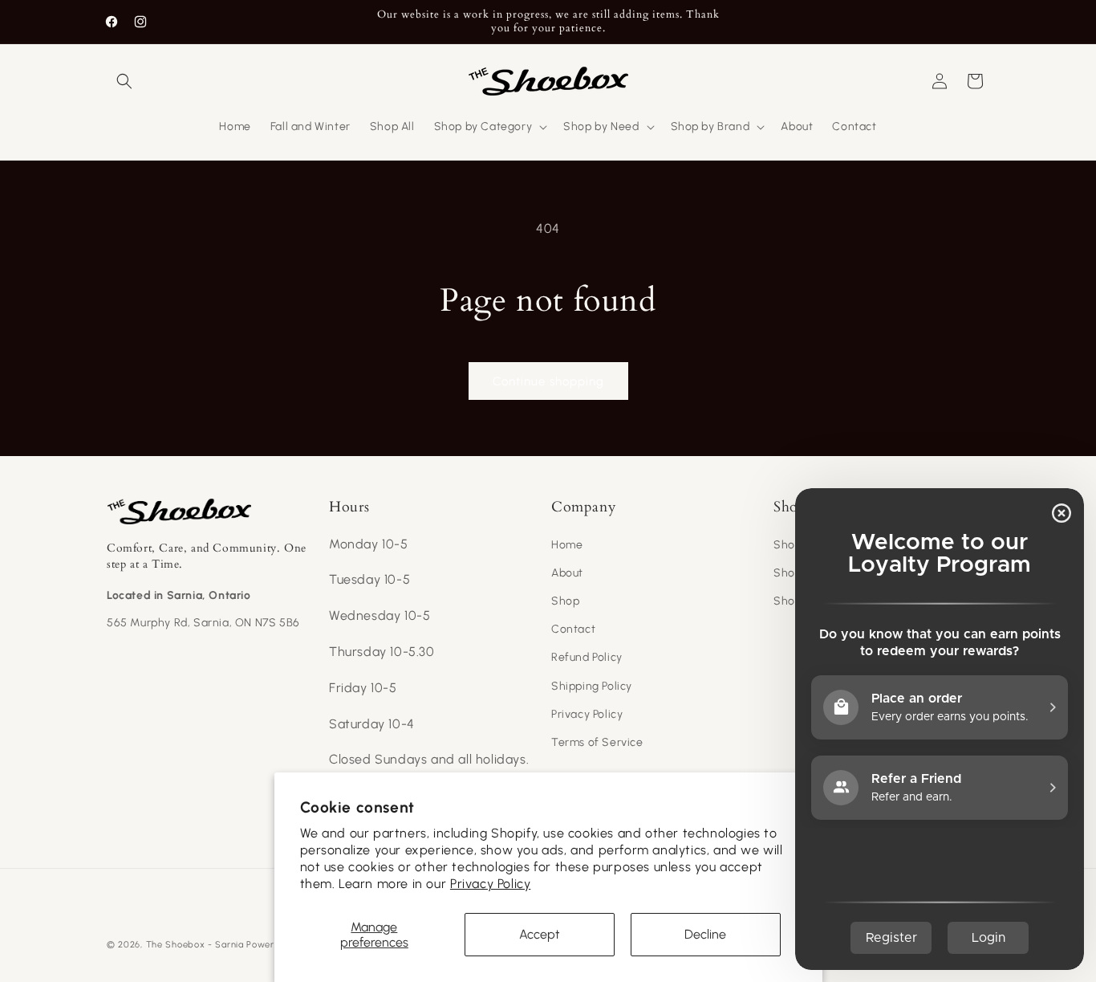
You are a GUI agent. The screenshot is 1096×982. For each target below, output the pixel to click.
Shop (565, 601)
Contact (573, 629)
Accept (539, 934)
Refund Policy (587, 657)
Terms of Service (597, 742)
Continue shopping (548, 381)
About (567, 573)
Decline (705, 934)
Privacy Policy (490, 883)
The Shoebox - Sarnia (195, 944)
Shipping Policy (591, 686)
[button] (124, 81)
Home (567, 545)
